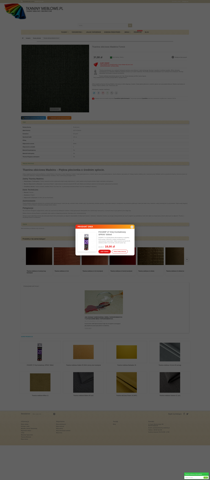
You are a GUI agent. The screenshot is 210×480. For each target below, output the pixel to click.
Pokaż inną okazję (120, 251)
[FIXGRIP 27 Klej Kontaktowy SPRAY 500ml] (87, 242)
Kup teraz (104, 251)
